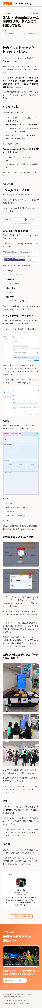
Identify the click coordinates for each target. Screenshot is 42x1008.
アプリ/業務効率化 (9, 13)
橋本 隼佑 (21, 890)
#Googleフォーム (11, 33)
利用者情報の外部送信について (13, 1003)
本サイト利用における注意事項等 (14, 1000)
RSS (29, 1003)
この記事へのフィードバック (21, 916)
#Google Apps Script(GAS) (29, 33)
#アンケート (34, 37)
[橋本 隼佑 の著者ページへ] (21, 882)
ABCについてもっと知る (14, 980)
